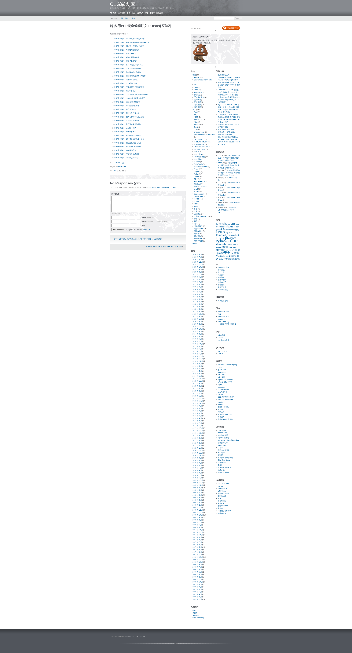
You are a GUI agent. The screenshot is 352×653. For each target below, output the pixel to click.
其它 (122, 18)
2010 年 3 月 (197, 473)
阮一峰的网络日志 (224, 468)
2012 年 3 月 (197, 421)
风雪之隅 (221, 470)
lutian (220, 163)
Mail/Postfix (198, 164)
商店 (133, 13)
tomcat (220, 249)
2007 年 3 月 (197, 552)
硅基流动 (221, 277)
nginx (220, 241)
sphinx (196, 191)
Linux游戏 (198, 159)
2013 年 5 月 (197, 388)
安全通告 (197, 214)
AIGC (196, 117)
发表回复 (115, 194)
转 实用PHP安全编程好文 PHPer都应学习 (140, 26)
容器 (195, 219)
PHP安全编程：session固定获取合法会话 (129, 98)
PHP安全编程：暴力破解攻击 (125, 132)
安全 (122, 163)
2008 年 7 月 (197, 522)
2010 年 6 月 (197, 465)
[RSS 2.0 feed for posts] (231, 28)
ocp (227, 241)
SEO (196, 87)
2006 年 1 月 (197, 579)
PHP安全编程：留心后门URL (125, 109)
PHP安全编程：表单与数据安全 (126, 61)
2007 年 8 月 (197, 540)
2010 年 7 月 (197, 463)
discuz (229, 226)
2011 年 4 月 (197, 441)
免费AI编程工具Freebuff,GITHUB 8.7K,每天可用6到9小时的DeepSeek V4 (229, 77)
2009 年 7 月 (197, 493)
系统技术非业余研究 (225, 458)
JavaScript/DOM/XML (202, 147)
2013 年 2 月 (197, 393)
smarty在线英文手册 (225, 399)
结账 (146, 13)
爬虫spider (198, 231)
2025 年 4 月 (197, 282)
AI (195, 115)
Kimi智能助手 (223, 435)
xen (227, 250)
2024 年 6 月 (197, 292)
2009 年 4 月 (197, 500)
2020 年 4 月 (197, 324)
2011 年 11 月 (198, 431)
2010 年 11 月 (198, 453)
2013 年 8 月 (197, 386)
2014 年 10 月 (198, 361)
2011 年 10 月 (198, 433)
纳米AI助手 (222, 282)
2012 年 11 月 (198, 401)
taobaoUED (222, 488)
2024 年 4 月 (197, 297)
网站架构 (197, 236)
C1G (114, 171)
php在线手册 (222, 392)
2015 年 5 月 (197, 349)
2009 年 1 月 (197, 507)
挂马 (221, 256)
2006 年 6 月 (197, 569)
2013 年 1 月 (197, 396)
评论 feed (196, 615)
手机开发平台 (199, 97)
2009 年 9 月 (197, 488)
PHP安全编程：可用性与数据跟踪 (126, 50)
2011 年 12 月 (198, 428)
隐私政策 (159, 13)
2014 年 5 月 (197, 371)
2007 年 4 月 (197, 550)
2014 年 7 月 (197, 369)
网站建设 (197, 105)
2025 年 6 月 (197, 277)
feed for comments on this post (162, 187)
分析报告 (197, 95)
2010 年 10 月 (198, 455)
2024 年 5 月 (197, 294)
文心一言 (221, 272)
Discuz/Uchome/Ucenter (203, 80)
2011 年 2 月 (197, 445)
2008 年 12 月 (198, 510)
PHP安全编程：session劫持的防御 (127, 102)
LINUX (196, 152)
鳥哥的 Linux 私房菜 (225, 419)
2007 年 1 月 (197, 555)
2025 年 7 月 (197, 274)
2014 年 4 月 (197, 374)
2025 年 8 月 (197, 272)
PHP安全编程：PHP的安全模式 (126, 158)
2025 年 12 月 (198, 262)
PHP (118, 163)
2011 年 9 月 (197, 436)
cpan (196, 129)
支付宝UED (222, 496)
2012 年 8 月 (197, 408)
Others (196, 177)
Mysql (196, 169)
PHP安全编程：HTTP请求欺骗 (125, 83)
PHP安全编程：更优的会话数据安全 (127, 147)
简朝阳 (220, 455)
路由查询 (221, 417)
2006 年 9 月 (197, 565)
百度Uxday (222, 501)
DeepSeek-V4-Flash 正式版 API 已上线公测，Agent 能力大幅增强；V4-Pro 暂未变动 (228, 92)
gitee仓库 (221, 335)
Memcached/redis (200, 167)
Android (197, 77)
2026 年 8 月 (197, 255)
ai (217, 224)
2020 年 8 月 (197, 322)
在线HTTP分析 (223, 407)
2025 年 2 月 (197, 287)
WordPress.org (198, 618)
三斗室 (220, 448)
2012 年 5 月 (197, 416)
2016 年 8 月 (197, 336)
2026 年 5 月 (197, 260)
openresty (221, 387)
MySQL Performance (225, 380)
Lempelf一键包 (124, 13)
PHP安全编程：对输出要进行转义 (126, 57)
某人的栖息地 (223, 301)
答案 (221, 259)
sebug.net (221, 319)
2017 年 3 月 (197, 334)
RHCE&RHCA (199, 182)
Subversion (198, 196)
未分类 (132, 18)
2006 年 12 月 (198, 557)
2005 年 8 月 (197, 584)
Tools (196, 90)
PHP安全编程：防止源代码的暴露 (126, 106)
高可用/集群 (198, 241)
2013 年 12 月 (198, 379)
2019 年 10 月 (198, 329)
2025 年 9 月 (197, 269)
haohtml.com (223, 433)
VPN (196, 204)
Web (143, 226)
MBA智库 (221, 375)
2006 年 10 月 (198, 562)
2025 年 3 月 (197, 284)
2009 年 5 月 (197, 498)
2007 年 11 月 (198, 532)
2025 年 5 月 (197, 279)
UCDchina (222, 491)
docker (236, 227)
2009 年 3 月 (197, 503)
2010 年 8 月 (197, 460)
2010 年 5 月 (197, 468)
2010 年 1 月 (197, 478)
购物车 (152, 13)
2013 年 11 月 (198, 381)
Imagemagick (199, 144)
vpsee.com (222, 445)
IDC (195, 85)
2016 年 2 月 (197, 341)
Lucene (197, 162)
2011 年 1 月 (197, 448)
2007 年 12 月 (198, 530)
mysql (221, 237)
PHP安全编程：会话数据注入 (125, 150)
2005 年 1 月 (197, 599)
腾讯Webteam (223, 506)
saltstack (221, 395)
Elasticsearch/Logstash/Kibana (205, 134)
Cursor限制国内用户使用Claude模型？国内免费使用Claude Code (229, 172)
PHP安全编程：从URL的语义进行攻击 (128, 65)
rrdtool (218, 247)
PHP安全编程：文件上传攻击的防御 (127, 68)
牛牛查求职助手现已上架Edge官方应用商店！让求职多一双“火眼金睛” (229, 99)
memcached (233, 235)
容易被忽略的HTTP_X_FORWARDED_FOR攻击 (164, 246)
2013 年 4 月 (197, 391)
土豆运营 (221, 453)
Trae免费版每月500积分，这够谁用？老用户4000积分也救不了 (229, 84)
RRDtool (197, 184)
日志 (195, 221)
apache (222, 223)
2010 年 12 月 (198, 450)
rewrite (236, 244)
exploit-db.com (223, 317)
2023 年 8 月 (197, 299)
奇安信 (220, 409)
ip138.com (222, 370)
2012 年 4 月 (197, 418)
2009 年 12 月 (198, 480)
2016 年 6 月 (197, 339)
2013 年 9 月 (197, 383)
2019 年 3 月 (197, 331)
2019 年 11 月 (198, 326)
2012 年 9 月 (197, 406)
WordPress (198, 92)
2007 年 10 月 (198, 535)
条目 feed (196, 613)
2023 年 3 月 (197, 304)
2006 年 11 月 (198, 560)
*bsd (196, 112)
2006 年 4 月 (197, 574)
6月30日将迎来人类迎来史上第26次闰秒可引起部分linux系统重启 (138, 239)
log (227, 233)
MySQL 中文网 (223, 438)
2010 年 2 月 (197, 475)
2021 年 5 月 (197, 317)
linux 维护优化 (199, 157)
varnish (220, 404)
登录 (194, 610)
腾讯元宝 (221, 285)
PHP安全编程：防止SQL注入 (125, 91)
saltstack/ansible (200, 186)
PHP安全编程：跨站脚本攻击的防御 (127, 72)
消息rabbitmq (199, 229)
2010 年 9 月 (197, 458)
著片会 (220, 508)
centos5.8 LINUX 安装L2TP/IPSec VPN (227, 210)
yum (230, 250)
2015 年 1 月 (197, 354)
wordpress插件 (223, 340)
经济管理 (197, 102)
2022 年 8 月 (197, 309)
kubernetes (222, 372)
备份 (195, 209)
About (113, 13)
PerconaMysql (223, 390)
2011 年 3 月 (197, 443)
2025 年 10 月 (198, 267)
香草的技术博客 (223, 472)
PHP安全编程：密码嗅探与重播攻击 (127, 135)
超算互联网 (222, 287)
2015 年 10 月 (198, 344)
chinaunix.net (223, 351)
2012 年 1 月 (197, 426)
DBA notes (222, 430)
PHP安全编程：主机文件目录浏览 (126, 154)
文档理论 (197, 100)
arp (229, 224)
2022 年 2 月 (197, 312)
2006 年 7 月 (197, 567)
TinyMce (197, 199)
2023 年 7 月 (197, 302)
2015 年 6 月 (197, 346)
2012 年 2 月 (197, 423)
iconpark (221, 486)
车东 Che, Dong (224, 460)
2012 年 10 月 (198, 403)
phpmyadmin (222, 244)
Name (148, 217)
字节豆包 (221, 270)
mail (230, 233)
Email (154, 221)
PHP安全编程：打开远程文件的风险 (127, 124)
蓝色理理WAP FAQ (225, 414)
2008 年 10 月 (198, 515)
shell (196, 189)
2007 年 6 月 (197, 545)
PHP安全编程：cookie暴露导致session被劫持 (131, 94)
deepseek (220, 227)
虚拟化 (230, 259)
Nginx (196, 174)
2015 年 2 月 (197, 351)
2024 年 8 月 (197, 289)
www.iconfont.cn (224, 493)
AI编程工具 (198, 120)
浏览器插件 (198, 226)
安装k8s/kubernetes (201, 216)
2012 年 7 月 (197, 411)
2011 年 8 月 (197, 438)
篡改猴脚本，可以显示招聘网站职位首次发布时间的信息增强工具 (229, 157)
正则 (234, 256)
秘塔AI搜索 (222, 280)
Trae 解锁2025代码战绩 (227, 129)
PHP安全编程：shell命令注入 (125, 128)
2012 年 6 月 (197, 413)
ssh (234, 247)
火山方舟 (221, 275)
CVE (219, 314)
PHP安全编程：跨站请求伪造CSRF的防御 (129, 76)
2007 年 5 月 (197, 547)
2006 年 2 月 (197, 577)
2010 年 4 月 (197, 470)
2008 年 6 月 (197, 525)
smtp (230, 247)
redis (230, 244)
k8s (223, 229)
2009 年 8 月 (197, 490)
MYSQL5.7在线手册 (225, 382)
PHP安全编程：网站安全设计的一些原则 (129, 46)
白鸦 (219, 498)
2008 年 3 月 (197, 527)
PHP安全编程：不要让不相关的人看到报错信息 (131, 42)
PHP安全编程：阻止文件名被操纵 (126, 113)
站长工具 (221, 412)
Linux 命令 (198, 154)
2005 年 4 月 (197, 594)
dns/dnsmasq (199, 132)
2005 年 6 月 (197, 589)
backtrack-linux (223, 312)
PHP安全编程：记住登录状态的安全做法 (129, 139)
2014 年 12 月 (198, 356)
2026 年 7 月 (197, 257)
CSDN (220, 354)
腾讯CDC (221, 503)
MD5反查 (221, 377)
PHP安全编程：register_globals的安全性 (129, 39)
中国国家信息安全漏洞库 (227, 324)
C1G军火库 (122, 4)
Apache (197, 125)
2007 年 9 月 (197, 537)
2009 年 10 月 (198, 485)
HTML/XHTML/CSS (201, 142)
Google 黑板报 (223, 484)
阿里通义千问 (223, 290)
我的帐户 (140, 13)
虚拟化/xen (198, 239)
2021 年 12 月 (198, 314)
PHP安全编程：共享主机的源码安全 (127, 143)
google (218, 230)
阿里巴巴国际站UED (225, 511)
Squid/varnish (199, 194)
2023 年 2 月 (197, 307)
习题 (234, 250)
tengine (221, 402)
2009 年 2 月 (197, 505)
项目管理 (197, 107)
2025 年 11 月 (198, 264)
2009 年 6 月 (197, 495)
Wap (196, 206)
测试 (195, 224)
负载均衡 (236, 259)
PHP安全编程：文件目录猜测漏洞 (126, 121)
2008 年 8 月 (197, 520)
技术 (127, 18)
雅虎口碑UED (223, 513)
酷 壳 (220, 465)
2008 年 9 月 (197, 517)
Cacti (196, 127)
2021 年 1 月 (197, 319)
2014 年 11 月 (198, 359)
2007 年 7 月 (197, 542)
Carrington (141, 637)
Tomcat (197, 201)
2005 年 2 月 (197, 597)
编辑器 (196, 234)
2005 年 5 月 (197, 592)
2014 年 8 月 (197, 366)
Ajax (195, 122)
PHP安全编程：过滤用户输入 (125, 54)
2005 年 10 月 (198, 582)
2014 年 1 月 (197, 376)
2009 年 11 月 (198, 483)
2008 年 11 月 (198, 512)
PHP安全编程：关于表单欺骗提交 (126, 80)
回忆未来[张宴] (223, 450)
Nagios (197, 172)
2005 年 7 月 (197, 587)
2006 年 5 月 (197, 572)
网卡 (225, 259)
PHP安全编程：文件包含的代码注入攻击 (129, 117)
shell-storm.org (223, 322)
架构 (231, 256)
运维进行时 (222, 463)
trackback (146, 230)
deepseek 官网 (223, 267)
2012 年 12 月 (198, 398)
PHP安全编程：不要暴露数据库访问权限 (129, 87)
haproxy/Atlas (199, 139)
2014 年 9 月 (197, 364)
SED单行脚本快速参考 (226, 397)
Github (220, 338)
